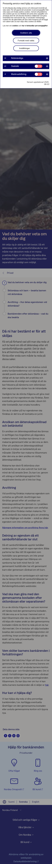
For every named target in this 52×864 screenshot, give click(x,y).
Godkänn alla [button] (26, 33)
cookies (15, 26)
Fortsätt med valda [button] (26, 40)
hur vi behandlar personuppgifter (35, 26)
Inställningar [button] (24, 48)
